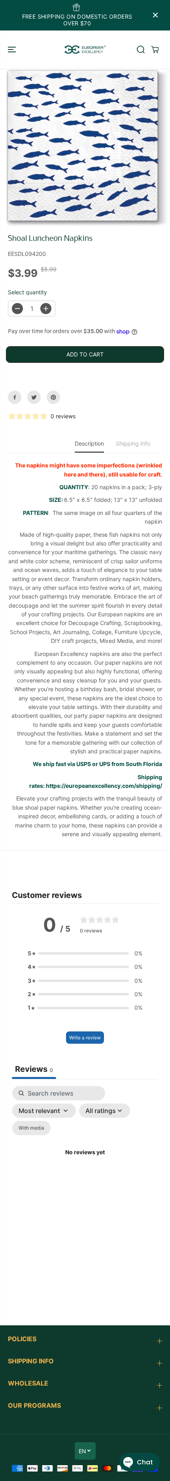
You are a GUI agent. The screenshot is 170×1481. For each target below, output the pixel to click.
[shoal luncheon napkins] (87, 148)
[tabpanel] (85, 1162)
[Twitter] (34, 397)
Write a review (85, 1038)
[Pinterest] (53, 397)
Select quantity (27, 292)
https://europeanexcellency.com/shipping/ (104, 785)
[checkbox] (31, 1128)
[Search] (141, 49)
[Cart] (155, 49)
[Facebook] (14, 397)
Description (89, 443)
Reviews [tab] (34, 1069)
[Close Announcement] (155, 15)
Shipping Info (133, 443)
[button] (12, 50)
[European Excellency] (85, 50)
